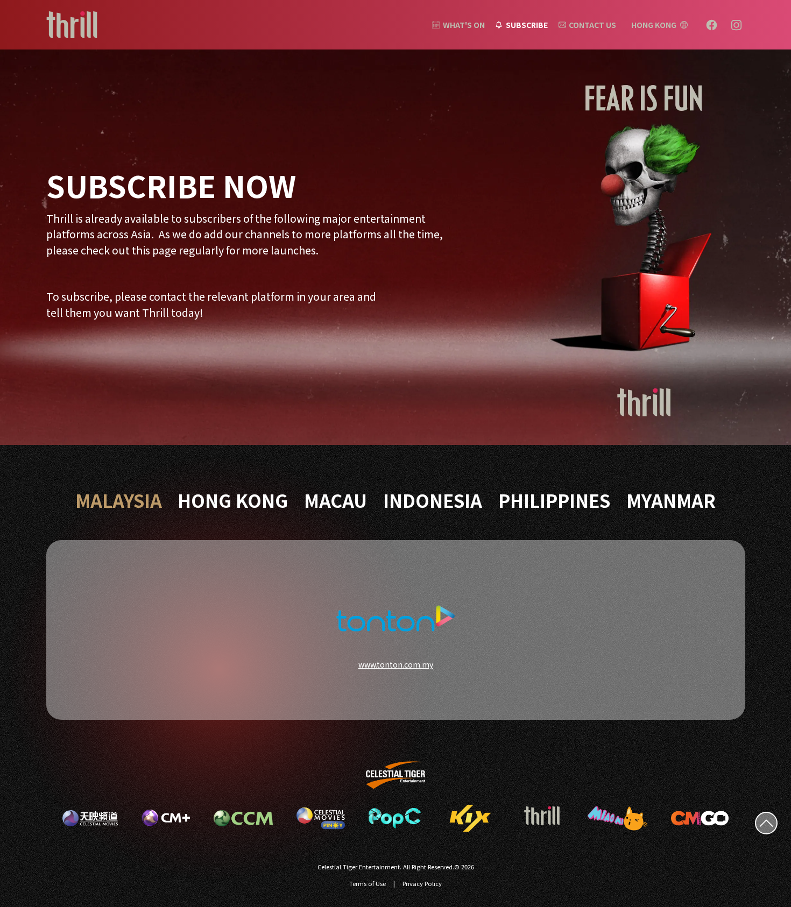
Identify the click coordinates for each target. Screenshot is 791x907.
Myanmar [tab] (671, 500)
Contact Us (592, 25)
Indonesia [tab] (432, 500)
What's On (464, 25)
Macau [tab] (335, 500)
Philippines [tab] (554, 500)
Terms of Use (367, 883)
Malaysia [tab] (118, 500)
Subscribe (527, 25)
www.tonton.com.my (395, 664)
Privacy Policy (422, 883)
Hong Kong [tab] (233, 500)
